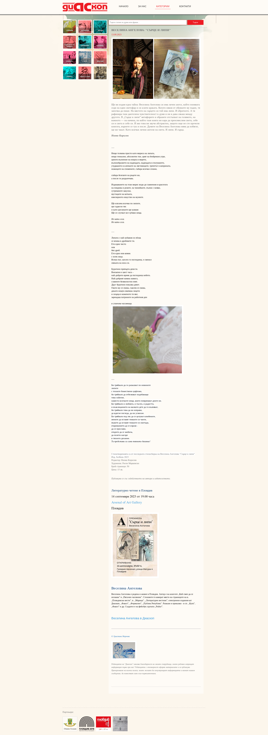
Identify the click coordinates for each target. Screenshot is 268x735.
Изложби (69, 57)
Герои (85, 57)
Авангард (100, 57)
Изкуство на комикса (69, 42)
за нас (142, 6)
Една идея (100, 73)
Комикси (69, 73)
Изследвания (85, 27)
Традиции (69, 27)
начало (123, 6)
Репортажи (85, 42)
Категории (162, 6)
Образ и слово (85, 73)
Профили (100, 42)
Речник (100, 27)
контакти (185, 6)
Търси (195, 22)
